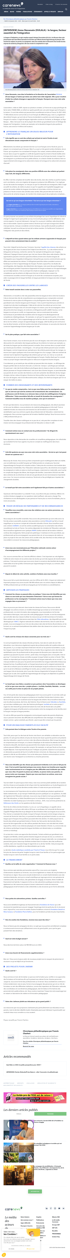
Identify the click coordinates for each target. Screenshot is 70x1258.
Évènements (38, 11)
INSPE (34, 530)
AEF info (54, 1228)
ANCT (16, 621)
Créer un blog (49, 4)
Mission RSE (56, 1217)
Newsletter (40, 4)
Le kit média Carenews (56, 1221)
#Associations (9, 26)
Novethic (55, 1231)
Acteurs (18, 1114)
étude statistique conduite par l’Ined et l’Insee (28, 850)
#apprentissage (9, 1083)
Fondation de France (47, 905)
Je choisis (11, 1249)
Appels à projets (50, 11)
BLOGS (12, 11)
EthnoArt (48, 521)
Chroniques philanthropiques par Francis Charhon (21, 19)
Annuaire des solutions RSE (40, 1227)
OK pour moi (30, 1249)
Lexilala (46, 704)
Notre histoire (25, 1217)
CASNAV (16, 526)
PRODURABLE (56, 1233)
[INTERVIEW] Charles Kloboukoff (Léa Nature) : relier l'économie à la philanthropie (32, 1072)
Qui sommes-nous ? (27, 1220)
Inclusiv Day (56, 1236)
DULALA (59, 94)
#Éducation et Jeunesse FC (46, 1083)
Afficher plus (35, 1191)
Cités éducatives (43, 619)
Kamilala (62, 702)
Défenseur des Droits (11, 803)
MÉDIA (6, 11)
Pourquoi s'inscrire (26, 1226)
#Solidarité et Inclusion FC (13, 1085)
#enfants (20, 1083)
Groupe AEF (56, 1225)
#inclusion (30, 1083)
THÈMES (18, 11)
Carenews (50, 1114)
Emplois (60, 11)
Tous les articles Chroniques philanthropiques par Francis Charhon (40, 1042)
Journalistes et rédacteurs (40, 1236)
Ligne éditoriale (25, 1223)
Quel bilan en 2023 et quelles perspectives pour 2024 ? (23, 1065)
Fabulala (54, 702)
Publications (27, 11)
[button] (4, 1255)
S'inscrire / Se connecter (61, 4)
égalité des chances (49, 247)
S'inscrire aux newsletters (40, 1231)
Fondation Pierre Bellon (23, 912)
